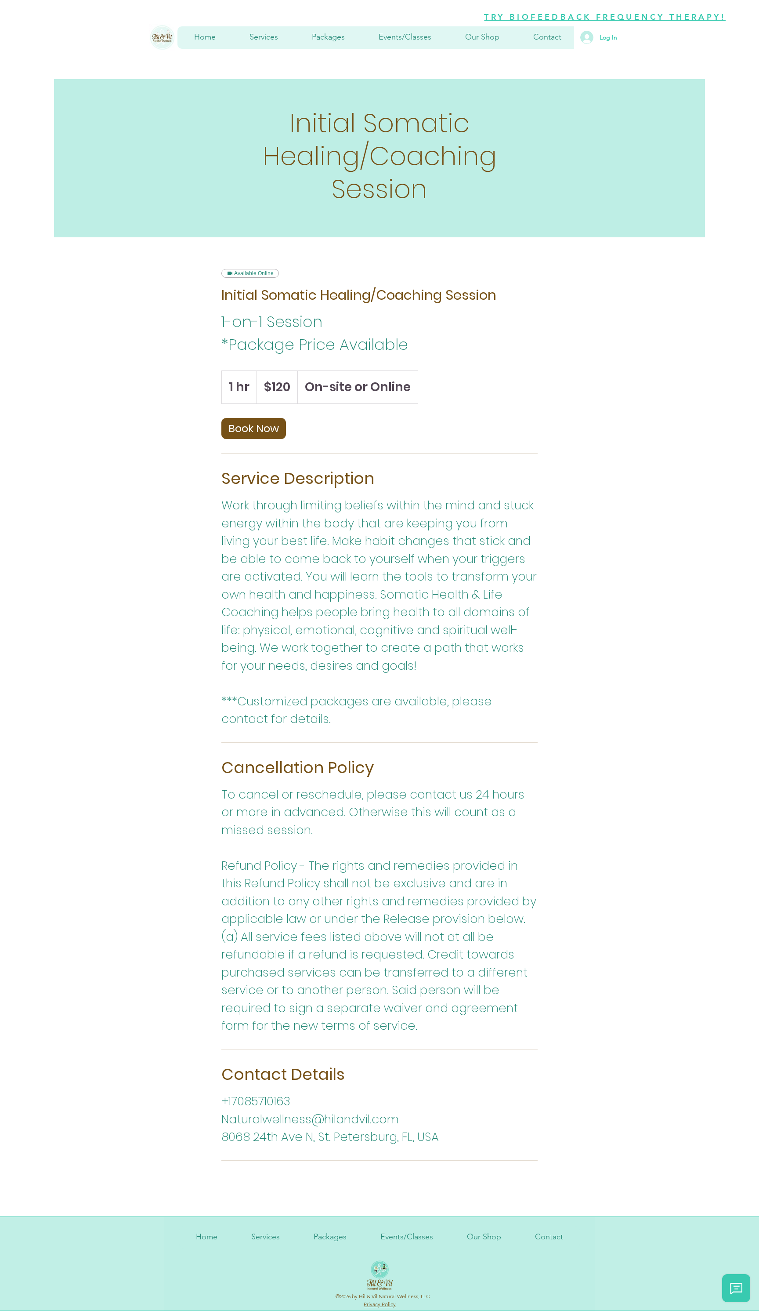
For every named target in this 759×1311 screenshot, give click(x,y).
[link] (253, 428)
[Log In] (581, 37)
